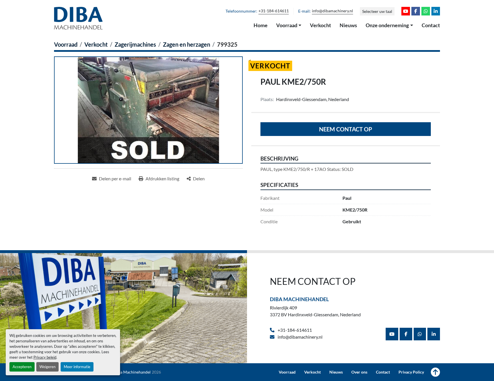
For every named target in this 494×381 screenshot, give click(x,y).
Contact (431, 25)
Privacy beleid (44, 357)
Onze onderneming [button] (387, 25)
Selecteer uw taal (377, 11)
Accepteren (22, 366)
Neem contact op (345, 129)
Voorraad (286, 25)
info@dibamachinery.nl (332, 11)
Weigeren (47, 366)
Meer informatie (77, 366)
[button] (289, 25)
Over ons (359, 372)
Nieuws (348, 25)
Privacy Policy (411, 372)
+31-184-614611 (273, 11)
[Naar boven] (435, 372)
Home (261, 25)
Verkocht (320, 25)
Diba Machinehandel (299, 299)
